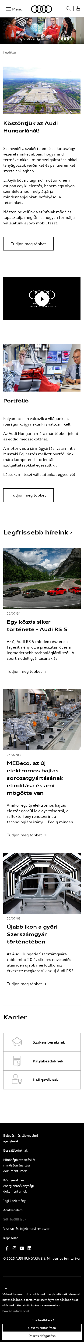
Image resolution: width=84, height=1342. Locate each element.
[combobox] (66, 10)
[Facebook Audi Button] (7, 1248)
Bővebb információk (16, 1311)
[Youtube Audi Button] (22, 1248)
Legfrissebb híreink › (37, 532)
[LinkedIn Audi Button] (29, 1248)
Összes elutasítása (42, 1328)
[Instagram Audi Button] (14, 1248)
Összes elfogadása (42, 1336)
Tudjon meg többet (28, 243)
